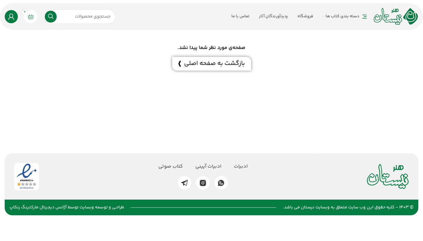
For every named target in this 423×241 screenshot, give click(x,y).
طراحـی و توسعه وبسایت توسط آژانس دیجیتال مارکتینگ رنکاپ (66, 207)
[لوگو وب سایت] (396, 16)
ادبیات (241, 166)
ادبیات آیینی (208, 166)
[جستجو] (51, 17)
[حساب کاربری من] (11, 16)
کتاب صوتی (170, 166)
